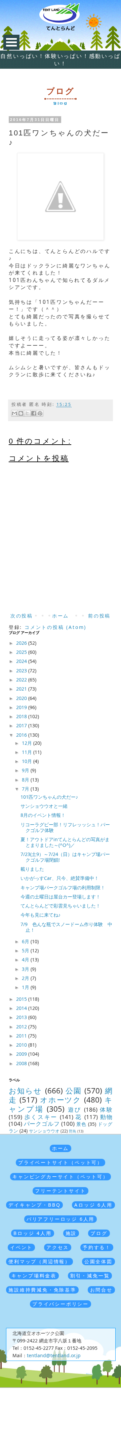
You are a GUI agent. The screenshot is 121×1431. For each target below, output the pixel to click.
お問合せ (101, 1289)
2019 (22, 707)
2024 (22, 661)
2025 (22, 652)
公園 (74, 1090)
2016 (22, 735)
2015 (22, 999)
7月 (26, 789)
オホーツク (61, 1099)
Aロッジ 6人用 (93, 1205)
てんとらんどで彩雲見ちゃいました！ (60, 905)
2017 (22, 725)
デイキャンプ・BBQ (34, 1205)
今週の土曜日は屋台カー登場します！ (60, 896)
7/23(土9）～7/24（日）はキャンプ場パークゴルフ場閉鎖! (65, 857)
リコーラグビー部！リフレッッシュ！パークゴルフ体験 (65, 827)
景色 (81, 1124)
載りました (32, 869)
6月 (26, 941)
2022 (22, 679)
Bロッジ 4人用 (32, 1233)
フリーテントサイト (60, 1190)
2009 (22, 1054)
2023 (22, 670)
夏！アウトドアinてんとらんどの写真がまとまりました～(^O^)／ (65, 842)
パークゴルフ (42, 1123)
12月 (27, 743)
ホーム (60, 615)
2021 (22, 689)
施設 (71, 1233)
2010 (22, 1045)
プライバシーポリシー (60, 1304)
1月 (26, 987)
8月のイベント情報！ (43, 815)
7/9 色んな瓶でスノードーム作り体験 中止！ (66, 927)
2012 (22, 1026)
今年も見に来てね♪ (41, 915)
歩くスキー (41, 1117)
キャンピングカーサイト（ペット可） (60, 1176)
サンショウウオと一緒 (44, 806)
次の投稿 (21, 615)
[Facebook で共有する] (33, 413)
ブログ (98, 1233)
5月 (26, 950)
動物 (106, 1117)
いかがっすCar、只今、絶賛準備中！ (60, 878)
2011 (22, 1035)
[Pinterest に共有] (40, 413)
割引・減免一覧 (90, 1275)
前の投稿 (99, 615)
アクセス (57, 1247)
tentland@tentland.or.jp (54, 1355)
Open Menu (11, 42)
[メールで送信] (14, 413)
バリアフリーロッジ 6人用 (60, 1219)
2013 (22, 1017)
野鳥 (72, 1131)
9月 (26, 770)
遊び (75, 1109)
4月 (26, 959)
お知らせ (25, 1090)
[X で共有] (27, 413)
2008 (22, 1063)
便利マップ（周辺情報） (39, 1261)
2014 (22, 1008)
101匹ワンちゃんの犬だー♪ (49, 797)
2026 (22, 643)
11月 (27, 752)
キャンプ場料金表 (33, 1275)
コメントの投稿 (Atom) (55, 627)
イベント (21, 1247)
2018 (22, 716)
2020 (22, 698)
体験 (106, 1109)
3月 (26, 969)
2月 (26, 978)
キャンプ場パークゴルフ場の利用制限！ (63, 887)
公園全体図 (98, 1261)
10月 (27, 761)
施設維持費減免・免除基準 (42, 1289)
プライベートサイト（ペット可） (60, 1162)
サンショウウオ (44, 1131)
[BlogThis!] (20, 413)
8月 (26, 779)
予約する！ (97, 1247)
